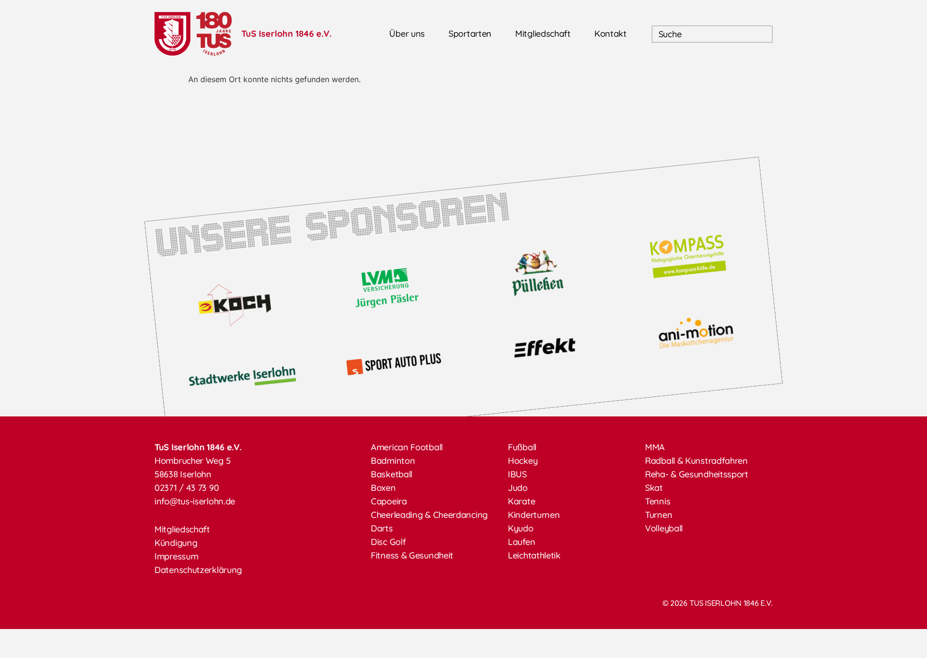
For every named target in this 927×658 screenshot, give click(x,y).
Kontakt (610, 33)
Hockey (522, 460)
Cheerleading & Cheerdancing (429, 514)
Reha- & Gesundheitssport (696, 474)
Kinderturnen (534, 514)
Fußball (522, 447)
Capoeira (389, 501)
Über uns (407, 33)
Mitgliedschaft (543, 33)
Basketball (391, 474)
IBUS (517, 474)
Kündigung (175, 542)
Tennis (657, 501)
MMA (655, 447)
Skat (654, 487)
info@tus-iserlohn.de (194, 501)
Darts (382, 528)
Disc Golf (388, 541)
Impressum (176, 556)
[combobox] (712, 34)
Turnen (658, 514)
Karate (521, 501)
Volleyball (664, 528)
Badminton (393, 460)
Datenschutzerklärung (198, 569)
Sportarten (470, 33)
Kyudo (521, 528)
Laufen (521, 541)
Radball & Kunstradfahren (696, 460)
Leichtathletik (534, 555)
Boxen (383, 487)
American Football (407, 447)
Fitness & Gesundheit (412, 555)
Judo (518, 487)
